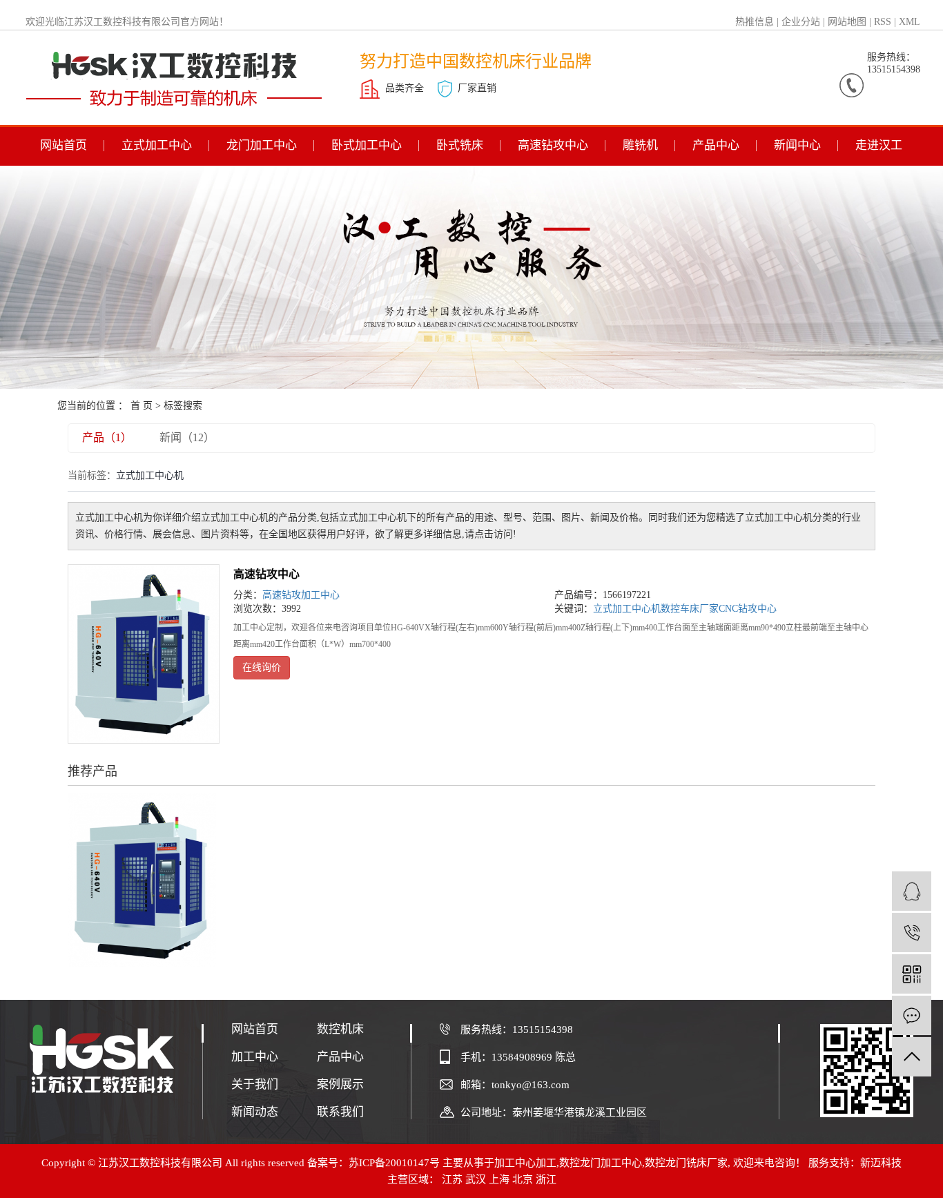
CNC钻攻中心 (748, 608)
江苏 (452, 1179)
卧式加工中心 (366, 145)
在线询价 (261, 667)
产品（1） (107, 437)
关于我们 (254, 1084)
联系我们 (340, 1112)
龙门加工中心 (261, 145)
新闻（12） (187, 437)
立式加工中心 (156, 145)
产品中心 (715, 145)
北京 (522, 1179)
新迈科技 (881, 1162)
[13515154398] (911, 932)
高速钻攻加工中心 (301, 595)
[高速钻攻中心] (144, 654)
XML (909, 22)
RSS (882, 22)
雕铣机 (640, 145)
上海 (499, 1179)
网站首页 (63, 145)
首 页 (141, 405)
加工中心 (254, 1056)
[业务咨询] (911, 891)
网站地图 (847, 22)
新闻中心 (797, 145)
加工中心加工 (525, 1162)
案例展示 (340, 1084)
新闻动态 (254, 1112)
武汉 (475, 1179)
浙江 (546, 1179)
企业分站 (800, 22)
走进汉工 (878, 145)
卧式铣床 (459, 145)
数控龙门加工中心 (600, 1162)
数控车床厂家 (690, 608)
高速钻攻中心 (553, 145)
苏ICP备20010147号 (394, 1162)
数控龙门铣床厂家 (686, 1162)
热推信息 (754, 22)
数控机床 (340, 1029)
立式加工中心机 (627, 608)
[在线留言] (911, 1015)
